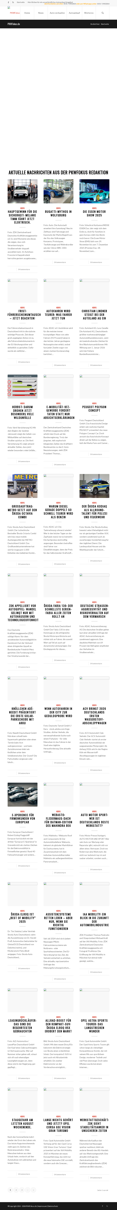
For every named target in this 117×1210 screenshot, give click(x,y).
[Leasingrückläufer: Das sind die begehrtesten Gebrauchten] (22, 1000)
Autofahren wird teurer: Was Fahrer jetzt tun (58, 314)
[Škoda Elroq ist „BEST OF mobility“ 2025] (22, 894)
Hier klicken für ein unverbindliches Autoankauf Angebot (50, 2)
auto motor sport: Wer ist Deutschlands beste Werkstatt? (94, 820)
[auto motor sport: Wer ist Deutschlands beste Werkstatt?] (94, 795)
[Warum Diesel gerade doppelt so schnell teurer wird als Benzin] (58, 486)
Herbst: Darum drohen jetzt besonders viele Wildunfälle (22, 412)
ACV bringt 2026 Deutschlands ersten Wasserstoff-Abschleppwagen (94, 715)
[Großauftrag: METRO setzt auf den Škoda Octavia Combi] (22, 486)
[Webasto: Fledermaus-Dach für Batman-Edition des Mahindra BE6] (58, 795)
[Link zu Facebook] (8, 2)
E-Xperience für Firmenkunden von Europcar (22, 818)
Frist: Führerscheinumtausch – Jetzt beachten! (24, 314)
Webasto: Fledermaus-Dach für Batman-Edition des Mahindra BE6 (58, 820)
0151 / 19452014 (103, 4)
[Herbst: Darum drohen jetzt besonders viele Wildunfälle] (22, 387)
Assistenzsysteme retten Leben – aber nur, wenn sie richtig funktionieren (58, 921)
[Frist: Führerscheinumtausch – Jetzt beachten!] (22, 291)
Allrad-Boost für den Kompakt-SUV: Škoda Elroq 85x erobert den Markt (58, 1025)
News (22, 208)
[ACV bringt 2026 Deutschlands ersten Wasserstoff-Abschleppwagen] (94, 688)
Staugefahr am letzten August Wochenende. (22, 1123)
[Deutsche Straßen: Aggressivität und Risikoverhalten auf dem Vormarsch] (94, 585)
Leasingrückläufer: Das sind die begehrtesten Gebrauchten (22, 1025)
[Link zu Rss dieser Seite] (13, 2)
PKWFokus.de (14, 24)
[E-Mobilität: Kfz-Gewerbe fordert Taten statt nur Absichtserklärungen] (58, 387)
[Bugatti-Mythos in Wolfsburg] (58, 191)
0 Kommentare (24, 269)
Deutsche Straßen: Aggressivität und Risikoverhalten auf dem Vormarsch (94, 611)
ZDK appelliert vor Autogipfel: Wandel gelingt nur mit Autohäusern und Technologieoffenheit (23, 613)
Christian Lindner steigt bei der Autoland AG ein (94, 314)
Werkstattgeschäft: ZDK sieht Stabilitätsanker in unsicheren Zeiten (94, 1125)
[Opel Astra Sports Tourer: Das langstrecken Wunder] (94, 1000)
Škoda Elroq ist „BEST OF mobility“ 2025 (22, 917)
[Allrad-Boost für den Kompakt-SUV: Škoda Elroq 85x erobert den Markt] (58, 1000)
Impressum (42, 1206)
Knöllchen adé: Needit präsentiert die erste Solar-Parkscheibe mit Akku (22, 715)
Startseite (21, 2)
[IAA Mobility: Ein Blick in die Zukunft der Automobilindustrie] (94, 894)
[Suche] (102, 13)
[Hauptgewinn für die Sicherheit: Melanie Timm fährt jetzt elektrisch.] (22, 191)
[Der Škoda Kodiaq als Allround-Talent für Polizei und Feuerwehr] (94, 486)
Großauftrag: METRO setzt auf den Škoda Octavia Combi (22, 511)
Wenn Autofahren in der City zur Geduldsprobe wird (58, 712)
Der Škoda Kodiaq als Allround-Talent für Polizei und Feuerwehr (94, 511)
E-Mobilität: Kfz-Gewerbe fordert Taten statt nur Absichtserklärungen (59, 412)
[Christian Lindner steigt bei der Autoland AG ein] (94, 291)
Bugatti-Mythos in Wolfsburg (58, 213)
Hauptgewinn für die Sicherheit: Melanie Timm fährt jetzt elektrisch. (22, 216)
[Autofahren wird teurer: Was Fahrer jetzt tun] (58, 291)
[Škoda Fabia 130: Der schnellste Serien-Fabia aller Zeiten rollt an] (58, 585)
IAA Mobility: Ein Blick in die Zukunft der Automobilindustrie (94, 919)
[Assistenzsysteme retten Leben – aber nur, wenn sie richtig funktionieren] (58, 894)
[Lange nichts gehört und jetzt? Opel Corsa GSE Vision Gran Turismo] (58, 1100)
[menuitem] (20, 2)
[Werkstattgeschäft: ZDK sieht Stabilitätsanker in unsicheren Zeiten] (94, 1100)
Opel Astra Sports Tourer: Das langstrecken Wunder (94, 1025)
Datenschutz (53, 1206)
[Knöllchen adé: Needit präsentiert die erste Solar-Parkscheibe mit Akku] (22, 688)
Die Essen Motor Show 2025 (94, 213)
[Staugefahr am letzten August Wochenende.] (22, 1100)
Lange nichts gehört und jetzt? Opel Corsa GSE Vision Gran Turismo (58, 1125)
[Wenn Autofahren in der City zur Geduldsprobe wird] (58, 688)
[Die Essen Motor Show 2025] (94, 191)
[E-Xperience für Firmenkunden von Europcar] (22, 795)
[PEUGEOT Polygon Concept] (94, 387)
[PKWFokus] (14, 13)
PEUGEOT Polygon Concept (94, 408)
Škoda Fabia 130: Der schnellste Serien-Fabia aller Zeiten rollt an (58, 611)
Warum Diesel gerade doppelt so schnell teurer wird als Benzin (58, 511)
